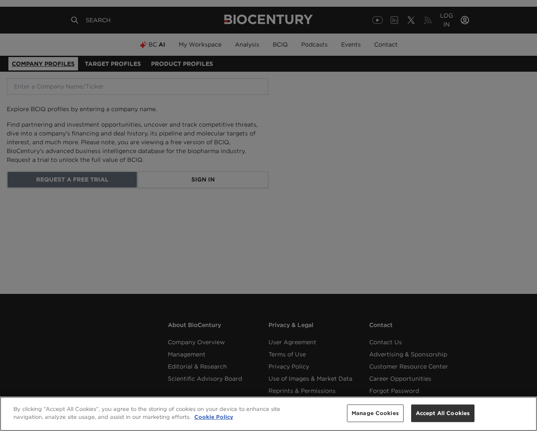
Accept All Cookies (443, 413)
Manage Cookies (375, 413)
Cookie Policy (213, 417)
